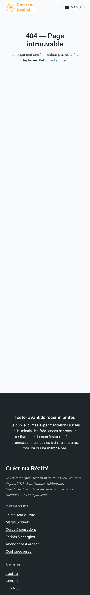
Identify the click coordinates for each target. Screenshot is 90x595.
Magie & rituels (18, 522)
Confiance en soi (19, 551)
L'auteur (12, 574)
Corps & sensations (21, 529)
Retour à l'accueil (53, 60)
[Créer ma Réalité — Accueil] (20, 7)
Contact (12, 581)
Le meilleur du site (20, 515)
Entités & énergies (20, 537)
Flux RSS (13, 588)
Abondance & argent (22, 544)
